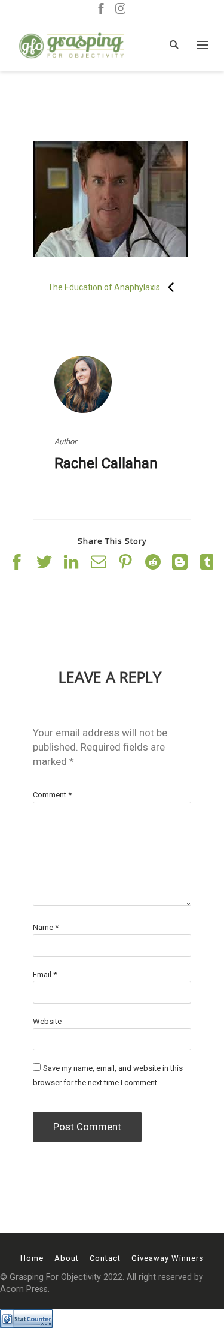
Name (46, 927)
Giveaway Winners (167, 1258)
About (66, 1258)
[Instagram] (120, 9)
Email (45, 974)
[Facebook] (101, 9)
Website (47, 1021)
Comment (52, 794)
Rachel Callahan (106, 463)
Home (32, 1258)
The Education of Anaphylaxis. (105, 287)
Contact (105, 1258)
